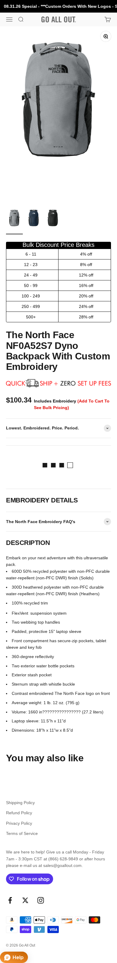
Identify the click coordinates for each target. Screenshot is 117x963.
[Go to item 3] (52, 220)
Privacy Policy (19, 823)
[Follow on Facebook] (10, 900)
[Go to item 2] (33, 220)
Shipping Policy (20, 802)
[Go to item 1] (14, 220)
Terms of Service (22, 833)
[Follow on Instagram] (41, 900)
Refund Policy (19, 812)
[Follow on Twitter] (25, 900)
